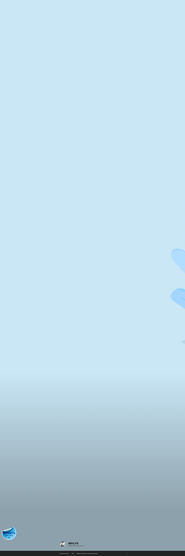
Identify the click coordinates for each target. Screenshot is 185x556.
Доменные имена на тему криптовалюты (87, 553)
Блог (73, 553)
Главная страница (64, 553)
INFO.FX (73, 543)
